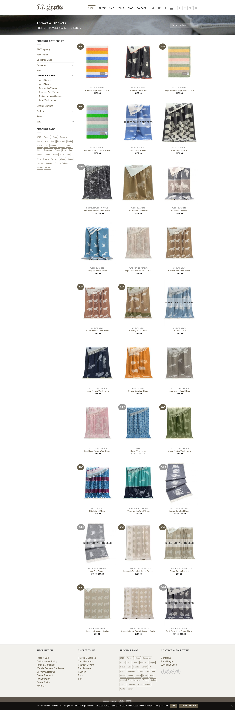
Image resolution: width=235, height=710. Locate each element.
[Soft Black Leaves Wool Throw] (97, 182)
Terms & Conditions (46, 665)
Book (53, 141)
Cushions (41, 65)
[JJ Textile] (50, 7)
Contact (141, 8)
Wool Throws (44, 80)
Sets (39, 70)
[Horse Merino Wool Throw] (179, 363)
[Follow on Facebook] (179, 8)
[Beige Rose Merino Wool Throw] (138, 243)
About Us (41, 686)
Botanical (61, 141)
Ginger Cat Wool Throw (138, 391)
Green (57, 150)
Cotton (61, 146)
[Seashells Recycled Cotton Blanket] (138, 543)
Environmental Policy (47, 661)
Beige (54, 137)
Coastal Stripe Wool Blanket (97, 90)
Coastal (53, 146)
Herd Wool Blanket (179, 150)
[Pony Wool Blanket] (179, 182)
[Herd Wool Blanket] (179, 122)
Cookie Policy (43, 682)
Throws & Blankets (58, 28)
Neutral (47, 154)
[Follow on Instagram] (185, 8)
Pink (62, 154)
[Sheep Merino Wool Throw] (179, 423)
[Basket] (171, 8)
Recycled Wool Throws (49, 92)
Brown (39, 146)
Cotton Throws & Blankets (50, 96)
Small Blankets (85, 661)
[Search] (153, 8)
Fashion (40, 111)
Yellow (47, 168)
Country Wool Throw (138, 331)
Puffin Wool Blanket (138, 90)
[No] (231, 706)
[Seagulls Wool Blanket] (97, 243)
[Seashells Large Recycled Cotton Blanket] (138, 603)
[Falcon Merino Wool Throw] (97, 363)
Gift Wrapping (43, 49)
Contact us (166, 658)
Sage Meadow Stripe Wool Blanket (179, 90)
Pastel (55, 154)
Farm (39, 150)
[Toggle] (73, 65)
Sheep (62, 159)
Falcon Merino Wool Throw (97, 391)
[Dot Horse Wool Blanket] (138, 182)
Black (39, 141)
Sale (111, 8)
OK (173, 706)
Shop (91, 8)
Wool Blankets (45, 84)
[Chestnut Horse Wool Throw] (97, 303)
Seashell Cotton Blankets (47, 159)
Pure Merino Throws (48, 88)
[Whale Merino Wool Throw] (138, 483)
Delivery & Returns (46, 672)
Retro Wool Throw (138, 451)
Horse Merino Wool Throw (179, 391)
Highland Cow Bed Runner (179, 511)
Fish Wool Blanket (138, 150)
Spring (70, 159)
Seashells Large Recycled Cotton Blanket (138, 631)
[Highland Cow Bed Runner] (179, 483)
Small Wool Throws (47, 100)
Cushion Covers (86, 665)
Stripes (40, 163)
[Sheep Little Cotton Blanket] (97, 603)
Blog (130, 8)
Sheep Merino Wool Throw (179, 451)
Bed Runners (84, 668)
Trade (102, 8)
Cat (46, 146)
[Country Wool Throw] (138, 303)
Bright (69, 141)
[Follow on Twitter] (190, 8)
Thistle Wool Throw (97, 511)
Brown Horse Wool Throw (179, 271)
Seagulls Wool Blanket (97, 271)
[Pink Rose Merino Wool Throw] (97, 423)
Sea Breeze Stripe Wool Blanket (97, 150)
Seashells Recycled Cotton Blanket (138, 571)
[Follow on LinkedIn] (195, 8)
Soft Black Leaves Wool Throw (97, 210)
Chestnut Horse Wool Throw (97, 331)
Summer (49, 163)
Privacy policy (188, 706)
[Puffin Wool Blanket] (138, 62)
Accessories (42, 55)
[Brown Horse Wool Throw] (179, 243)
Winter (39, 168)
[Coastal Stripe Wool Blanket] (97, 62)
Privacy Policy (43, 679)
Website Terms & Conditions (50, 668)
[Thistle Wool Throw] (97, 483)
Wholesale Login (169, 665)
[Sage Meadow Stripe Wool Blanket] (179, 62)
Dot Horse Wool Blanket (138, 210)
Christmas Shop (44, 60)
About (121, 8)
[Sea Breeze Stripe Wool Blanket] (97, 122)
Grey (64, 150)
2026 (39, 137)
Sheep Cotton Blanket (179, 571)
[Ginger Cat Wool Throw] (138, 363)
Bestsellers (64, 137)
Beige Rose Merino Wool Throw (138, 271)
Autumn (47, 137)
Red (68, 154)
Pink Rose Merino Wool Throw (97, 451)
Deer (68, 146)
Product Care (43, 658)
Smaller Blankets (45, 106)
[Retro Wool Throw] (138, 423)
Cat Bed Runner (97, 571)
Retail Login (167, 661)
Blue (46, 141)
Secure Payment (45, 675)
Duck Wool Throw (179, 331)
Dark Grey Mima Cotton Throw (179, 631)
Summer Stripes (61, 163)
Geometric (48, 150)
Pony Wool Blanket (179, 210)
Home (40, 28)
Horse (39, 154)
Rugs (39, 116)
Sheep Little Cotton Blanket (97, 631)
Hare (70, 150)
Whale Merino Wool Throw (138, 511)
